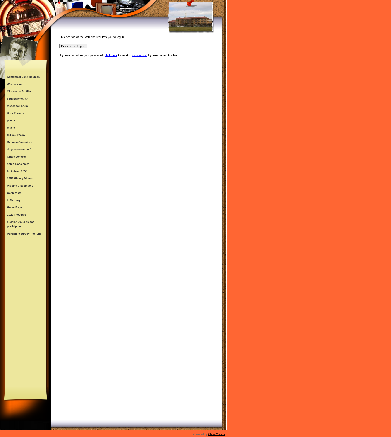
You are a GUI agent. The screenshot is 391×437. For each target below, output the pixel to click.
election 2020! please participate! (20, 224)
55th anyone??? (17, 98)
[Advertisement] (25, 312)
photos (11, 120)
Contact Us (14, 193)
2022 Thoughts (16, 214)
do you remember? (19, 149)
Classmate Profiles (19, 91)
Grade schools (16, 156)
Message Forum (17, 106)
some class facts (18, 164)
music (11, 127)
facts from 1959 (17, 171)
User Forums (15, 113)
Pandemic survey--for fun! (24, 233)
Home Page (14, 207)
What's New (14, 84)
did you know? (16, 135)
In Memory (14, 200)
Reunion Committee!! (20, 142)
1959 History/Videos (20, 178)
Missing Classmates (20, 185)
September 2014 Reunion (23, 77)
